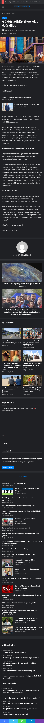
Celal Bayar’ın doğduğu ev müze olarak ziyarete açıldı (32, 365)
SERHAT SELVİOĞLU (11, 30)
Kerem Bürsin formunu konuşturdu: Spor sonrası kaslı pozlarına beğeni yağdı (11, 366)
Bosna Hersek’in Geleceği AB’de (14, 483)
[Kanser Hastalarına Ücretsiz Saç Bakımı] (7, 572)
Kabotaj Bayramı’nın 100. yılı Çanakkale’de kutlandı (25, 561)
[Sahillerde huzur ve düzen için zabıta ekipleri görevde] (11, 380)
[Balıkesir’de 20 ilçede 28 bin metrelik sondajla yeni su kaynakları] (32, 380)
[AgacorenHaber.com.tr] (22, 6)
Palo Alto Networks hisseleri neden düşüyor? (18, 506)
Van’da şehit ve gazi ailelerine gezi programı (19, 554)
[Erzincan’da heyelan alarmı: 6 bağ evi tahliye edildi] (7, 589)
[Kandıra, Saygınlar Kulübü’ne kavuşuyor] (7, 522)
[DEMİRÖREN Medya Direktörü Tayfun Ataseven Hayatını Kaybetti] (7, 630)
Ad (3, 435)
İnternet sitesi (6, 451)
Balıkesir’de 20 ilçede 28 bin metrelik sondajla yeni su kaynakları (32, 390)
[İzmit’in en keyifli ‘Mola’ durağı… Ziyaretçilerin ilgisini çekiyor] (32, 333)
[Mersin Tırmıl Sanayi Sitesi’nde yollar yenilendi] (11, 333)
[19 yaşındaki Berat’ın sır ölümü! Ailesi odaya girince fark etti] (7, 621)
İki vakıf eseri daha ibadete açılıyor (27, 104)
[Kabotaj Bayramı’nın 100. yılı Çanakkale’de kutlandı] (7, 563)
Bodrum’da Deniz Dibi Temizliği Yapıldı (16, 549)
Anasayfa (6, 13)
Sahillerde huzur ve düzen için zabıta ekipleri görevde (11, 390)
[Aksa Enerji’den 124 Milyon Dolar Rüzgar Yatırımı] (7, 491)
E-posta (5, 443)
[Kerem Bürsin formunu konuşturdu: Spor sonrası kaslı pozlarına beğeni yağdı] (11, 356)
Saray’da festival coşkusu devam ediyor (17, 97)
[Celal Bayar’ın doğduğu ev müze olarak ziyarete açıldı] (32, 356)
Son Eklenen (22, 477)
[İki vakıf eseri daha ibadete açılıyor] (7, 107)
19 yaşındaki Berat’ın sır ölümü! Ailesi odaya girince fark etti (26, 619)
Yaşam (13, 13)
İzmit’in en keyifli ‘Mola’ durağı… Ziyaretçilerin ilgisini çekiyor (31, 343)
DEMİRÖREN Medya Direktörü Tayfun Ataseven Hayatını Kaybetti (28, 628)
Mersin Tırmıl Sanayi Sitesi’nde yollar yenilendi (11, 342)
